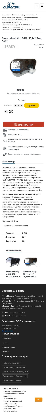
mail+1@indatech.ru (18, 316)
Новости (5, 343)
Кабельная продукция (11, 363)
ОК (39, 399)
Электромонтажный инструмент (15, 372)
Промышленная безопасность (14, 376)
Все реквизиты (7, 331)
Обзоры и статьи (8, 347)
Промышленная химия (12, 380)
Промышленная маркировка (14, 367)
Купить (31, 105)
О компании (6, 338)
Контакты (5, 352)
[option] (13, 266)
